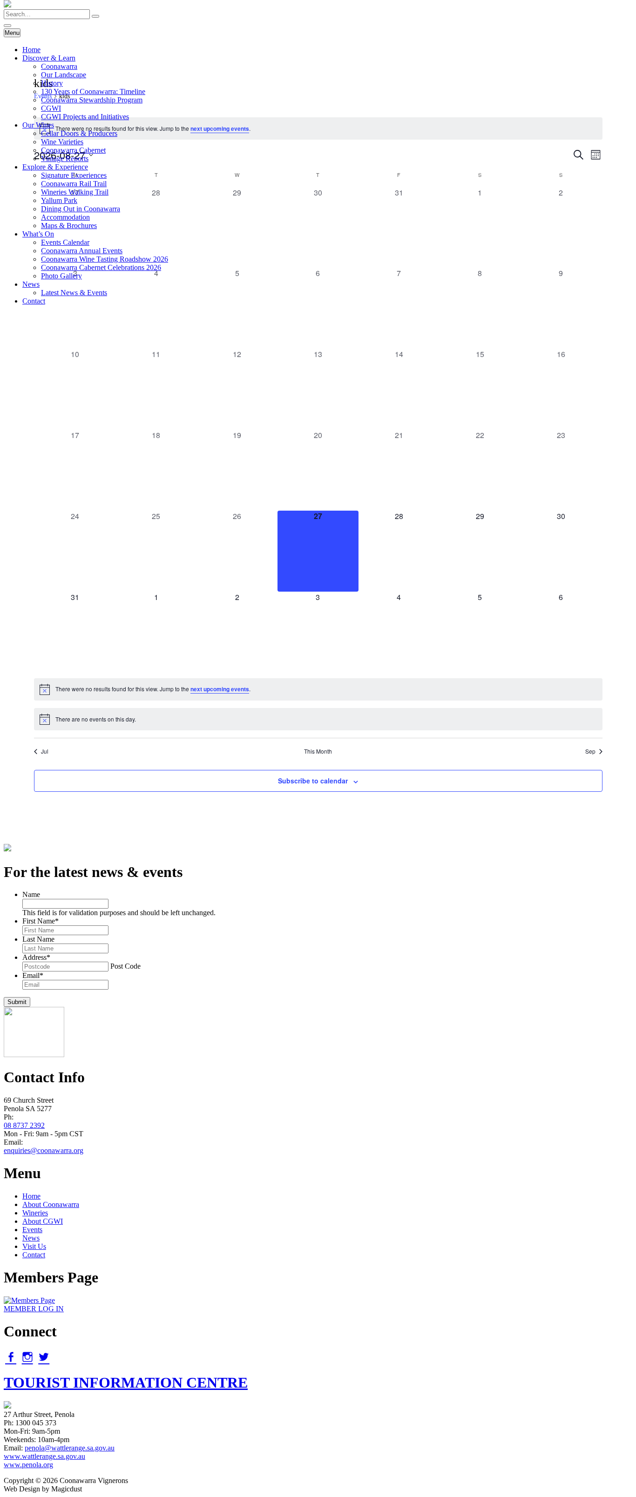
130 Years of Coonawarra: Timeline (93, 91)
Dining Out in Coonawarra (80, 209)
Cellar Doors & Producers (79, 133)
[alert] (318, 689)
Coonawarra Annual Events (81, 251)
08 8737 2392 (24, 1125)
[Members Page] (29, 1300)
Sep (590, 751)
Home (31, 50)
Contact (33, 301)
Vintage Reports (64, 158)
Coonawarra (59, 66)
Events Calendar (65, 242)
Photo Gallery (61, 276)
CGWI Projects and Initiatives (85, 117)
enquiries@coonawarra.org (43, 1150)
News (31, 284)
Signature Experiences (74, 175)
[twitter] (44, 1357)
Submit (17, 1001)
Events (32, 1230)
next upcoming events (219, 689)
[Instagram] (27, 1357)
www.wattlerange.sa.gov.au (44, 1456)
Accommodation (65, 217)
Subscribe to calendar (313, 780)
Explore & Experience (55, 167)
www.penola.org (28, 1465)
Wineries (35, 1213)
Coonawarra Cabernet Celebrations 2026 (101, 267)
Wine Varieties (62, 142)
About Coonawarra (50, 1204)
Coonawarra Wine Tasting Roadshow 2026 (104, 259)
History (52, 83)
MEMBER (34, 1309)
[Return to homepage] (7, 5)
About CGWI (42, 1221)
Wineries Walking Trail (74, 192)
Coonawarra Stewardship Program (91, 100)
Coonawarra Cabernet (73, 150)
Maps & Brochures (69, 225)
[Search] (95, 16)
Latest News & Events (74, 293)
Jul (44, 751)
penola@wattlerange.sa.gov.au (70, 1448)
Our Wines (38, 125)
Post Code (125, 966)
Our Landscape (63, 75)
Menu (12, 32)
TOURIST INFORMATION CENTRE (126, 1382)
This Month (318, 751)
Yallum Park (59, 200)
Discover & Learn (48, 58)
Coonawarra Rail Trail (74, 184)
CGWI (51, 108)
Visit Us (34, 1246)
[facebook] (11, 1357)
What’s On (38, 234)
